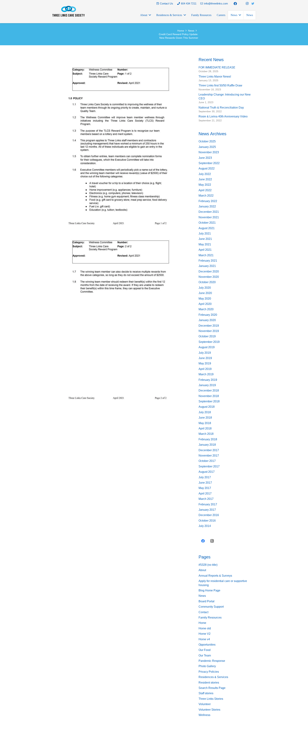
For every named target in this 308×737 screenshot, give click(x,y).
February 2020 (208, 314)
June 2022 (205, 179)
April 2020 (205, 303)
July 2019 (205, 352)
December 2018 (209, 390)
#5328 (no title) (208, 564)
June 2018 (205, 417)
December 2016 (209, 515)
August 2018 (207, 406)
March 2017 (206, 498)
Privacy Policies (209, 671)
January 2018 (207, 444)
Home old (205, 628)
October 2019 (207, 336)
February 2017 (208, 504)
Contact (203, 612)
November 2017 (209, 455)
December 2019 (209, 325)
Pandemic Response (212, 660)
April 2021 (205, 249)
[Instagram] (247, 3)
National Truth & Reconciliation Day (221, 107)
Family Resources (210, 617)
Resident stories (209, 682)
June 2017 (205, 482)
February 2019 (208, 379)
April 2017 (205, 493)
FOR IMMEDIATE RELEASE (217, 67)
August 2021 (207, 228)
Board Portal (206, 601)
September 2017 (209, 466)
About (202, 570)
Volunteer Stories (209, 709)
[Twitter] (253, 3)
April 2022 (205, 190)
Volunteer (205, 704)
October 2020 (207, 282)
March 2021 (206, 255)
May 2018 (205, 423)
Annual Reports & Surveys (215, 575)
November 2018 (209, 396)
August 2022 (207, 168)
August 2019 (207, 347)
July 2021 (205, 233)
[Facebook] (235, 3)
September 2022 (209, 163)
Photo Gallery (207, 666)
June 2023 (205, 157)
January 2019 (207, 385)
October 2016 (207, 520)
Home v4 (204, 639)
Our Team (205, 655)
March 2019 (206, 374)
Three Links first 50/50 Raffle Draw (220, 85)
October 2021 (207, 222)
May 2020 (205, 298)
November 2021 (209, 217)
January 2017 (207, 509)
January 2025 (207, 146)
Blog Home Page (209, 590)
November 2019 (209, 331)
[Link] (68, 11)
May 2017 (205, 487)
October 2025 (207, 141)
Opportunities (207, 644)
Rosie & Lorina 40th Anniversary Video (223, 116)
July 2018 (205, 412)
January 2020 (207, 320)
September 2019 (209, 341)
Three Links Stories (211, 698)
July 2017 (205, 477)
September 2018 (209, 401)
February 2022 (208, 201)
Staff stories (206, 693)
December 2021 (209, 211)
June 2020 (205, 293)
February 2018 (208, 439)
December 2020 (209, 271)
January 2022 (207, 206)
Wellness (204, 715)
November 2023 (209, 152)
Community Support (211, 606)
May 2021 (205, 244)
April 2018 (205, 428)
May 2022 (205, 184)
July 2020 (205, 287)
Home (202, 622)
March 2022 (206, 195)
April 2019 (205, 368)
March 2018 (206, 433)
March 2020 (206, 309)
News (202, 595)
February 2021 (208, 260)
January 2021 (207, 265)
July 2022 (205, 174)
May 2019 (205, 363)
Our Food (205, 649)
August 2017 (207, 471)
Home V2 (205, 633)
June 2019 (205, 358)
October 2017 (207, 460)
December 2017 (209, 450)
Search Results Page (212, 687)
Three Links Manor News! (215, 76)
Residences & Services (213, 677)
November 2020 (209, 276)
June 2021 (205, 238)
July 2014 (205, 525)
